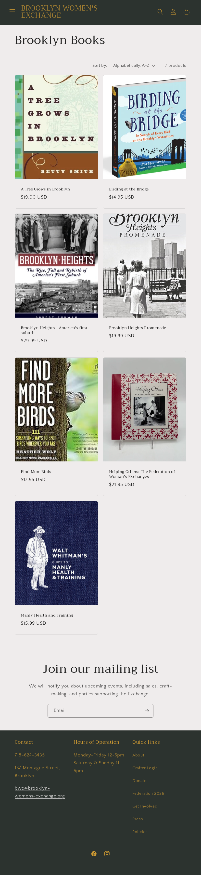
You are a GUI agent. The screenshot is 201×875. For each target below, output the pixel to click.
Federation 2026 (148, 793)
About (138, 755)
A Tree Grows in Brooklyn (45, 189)
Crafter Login (145, 768)
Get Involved (145, 806)
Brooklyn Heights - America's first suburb (54, 330)
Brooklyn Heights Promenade (137, 327)
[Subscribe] (146, 711)
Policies (140, 832)
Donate (139, 781)
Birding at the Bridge (129, 189)
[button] (12, 11)
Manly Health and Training (47, 615)
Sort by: (99, 65)
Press (137, 819)
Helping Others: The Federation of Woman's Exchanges (142, 474)
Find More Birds (36, 471)
